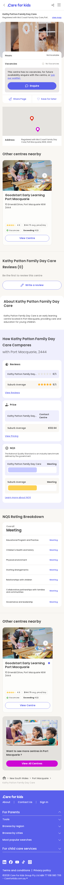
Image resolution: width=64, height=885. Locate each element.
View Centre (27, 238)
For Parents (11, 812)
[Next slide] (44, 175)
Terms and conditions (16, 870)
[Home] (4, 778)
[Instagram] (30, 862)
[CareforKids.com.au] (32, 796)
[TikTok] (23, 862)
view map (57, 17)
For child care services (19, 848)
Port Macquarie (40, 778)
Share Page (19, 98)
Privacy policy (42, 870)
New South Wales (19, 778)
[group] (27, 175)
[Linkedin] (4, 862)
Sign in (44, 802)
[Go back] (4, 5)
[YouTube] (17, 862)
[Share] (53, 5)
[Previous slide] (9, 175)
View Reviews (12, 392)
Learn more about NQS (18, 497)
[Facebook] (11, 862)
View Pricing (11, 436)
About (6, 802)
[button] (16, 186)
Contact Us (25, 802)
